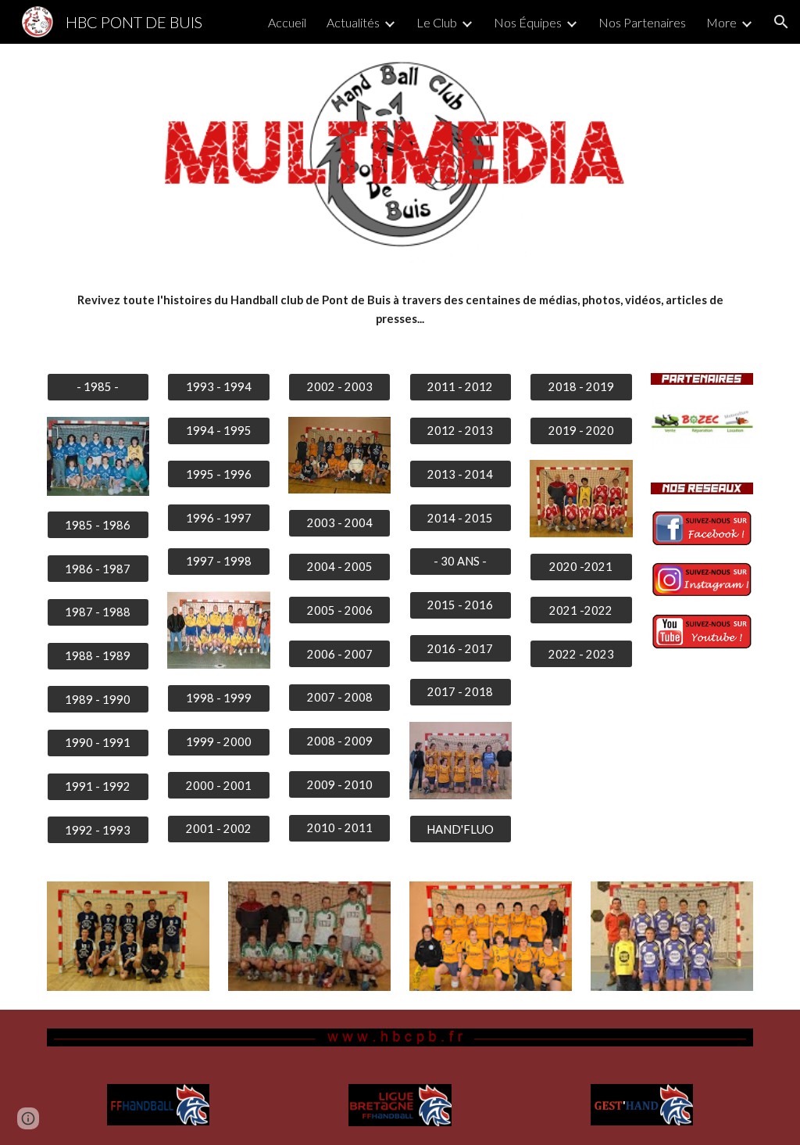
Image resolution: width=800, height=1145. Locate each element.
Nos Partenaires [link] (642, 22)
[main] (400, 310)
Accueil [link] (287, 22)
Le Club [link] (436, 22)
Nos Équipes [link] (528, 22)
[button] (781, 22)
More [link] (721, 22)
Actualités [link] (353, 22)
